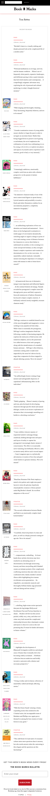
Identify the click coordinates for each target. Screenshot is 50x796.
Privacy (29, 795)
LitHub (22, 795)
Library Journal (19, 42)
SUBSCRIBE (25, 782)
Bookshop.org (12, 791)
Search (26, 2)
